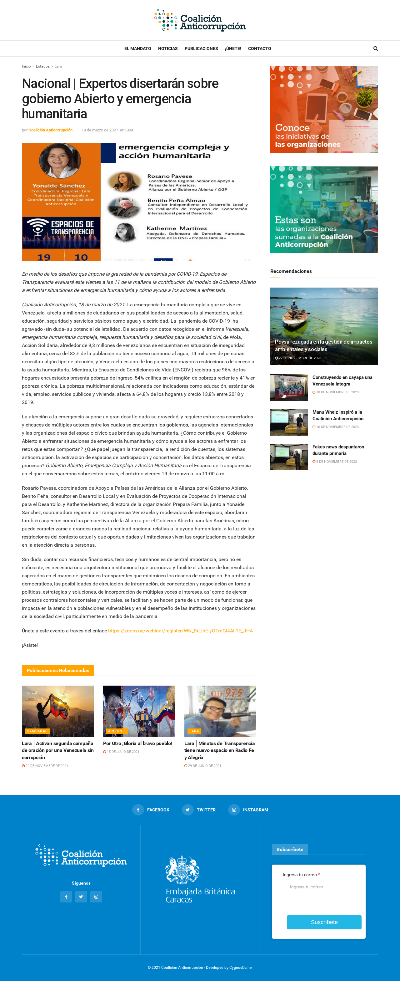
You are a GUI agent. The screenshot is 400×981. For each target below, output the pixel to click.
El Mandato (137, 48)
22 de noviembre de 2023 (299, 358)
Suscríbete (324, 922)
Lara (58, 66)
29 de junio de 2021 (204, 766)
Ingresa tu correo (301, 874)
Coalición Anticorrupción (50, 130)
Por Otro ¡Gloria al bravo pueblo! (137, 743)
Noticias (168, 48)
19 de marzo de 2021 (100, 130)
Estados (43, 66)
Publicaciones (201, 48)
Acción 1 (117, 731)
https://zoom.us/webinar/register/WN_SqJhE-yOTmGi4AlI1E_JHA (180, 631)
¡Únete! (233, 48)
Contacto (259, 48)
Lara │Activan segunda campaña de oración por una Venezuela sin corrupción (58, 750)
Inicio (26, 66)
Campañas (37, 731)
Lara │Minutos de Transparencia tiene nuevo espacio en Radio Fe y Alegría (219, 750)
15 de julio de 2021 (122, 752)
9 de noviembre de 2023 (336, 462)
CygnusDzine (240, 967)
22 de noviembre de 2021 (46, 766)
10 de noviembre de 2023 (337, 392)
